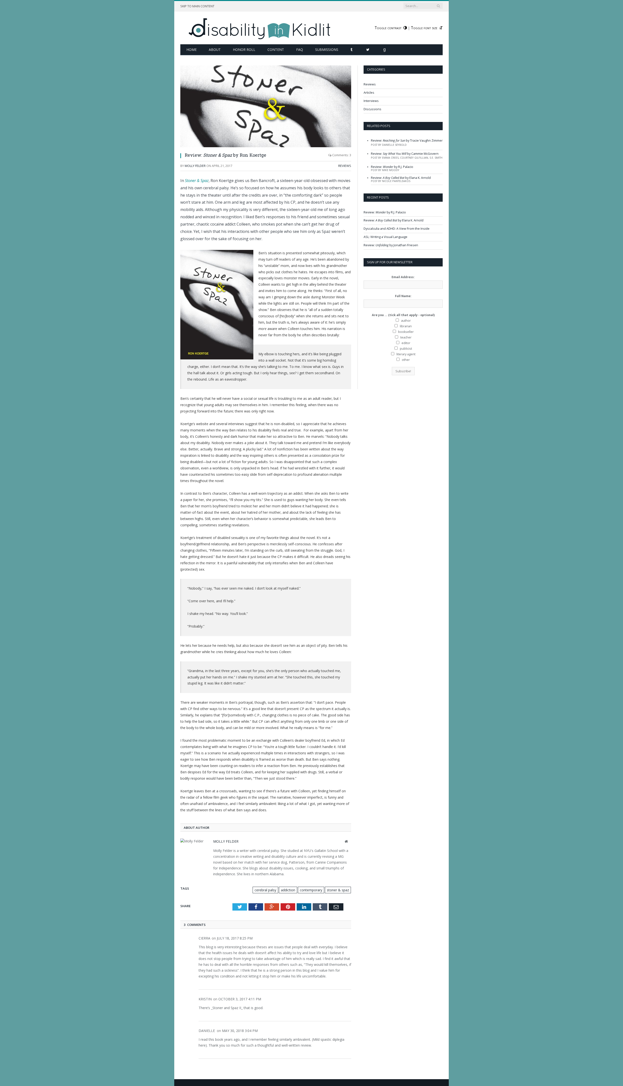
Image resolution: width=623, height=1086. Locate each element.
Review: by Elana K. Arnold (401, 178)
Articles (369, 93)
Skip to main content (197, 6)
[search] (438, 6)
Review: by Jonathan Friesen (391, 245)
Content (275, 49)
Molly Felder (195, 166)
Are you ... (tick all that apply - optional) (403, 315)
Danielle (207, 1030)
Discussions (372, 109)
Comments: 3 (341, 155)
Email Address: (403, 277)
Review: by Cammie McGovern (405, 154)
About (215, 49)
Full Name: (403, 296)
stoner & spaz (338, 890)
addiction (288, 890)
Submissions (326, 49)
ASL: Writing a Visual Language (385, 237)
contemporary (311, 890)
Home (191, 49)
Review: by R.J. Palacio (392, 167)
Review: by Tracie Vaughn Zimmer (407, 140)
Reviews (344, 166)
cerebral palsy (265, 890)
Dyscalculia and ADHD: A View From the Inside (397, 229)
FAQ (299, 49)
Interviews (371, 101)
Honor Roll (244, 49)
